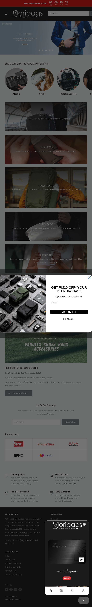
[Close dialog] (89, 277)
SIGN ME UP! (69, 312)
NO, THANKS (69, 319)
